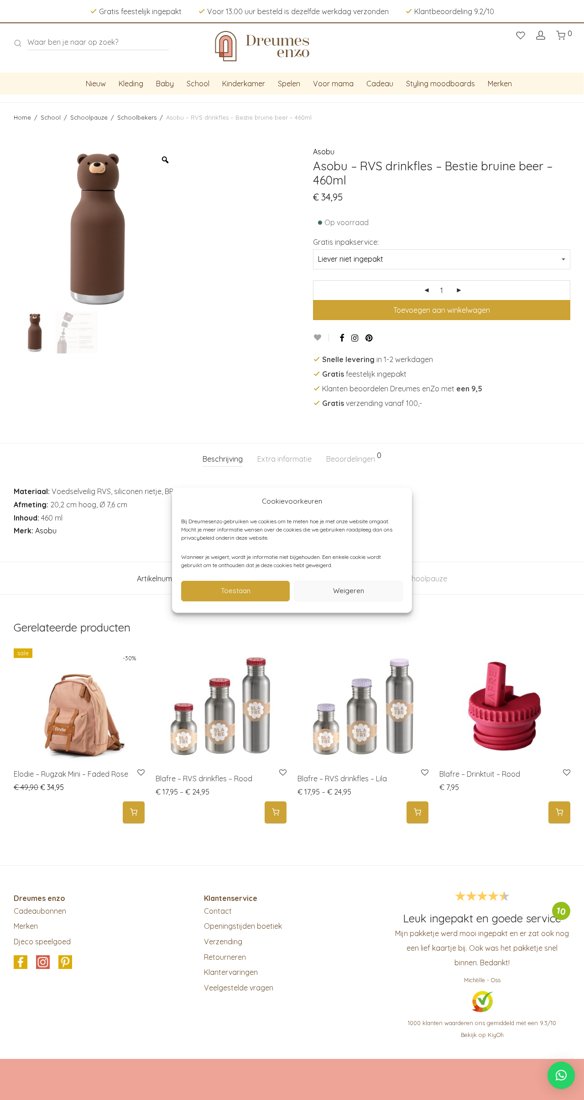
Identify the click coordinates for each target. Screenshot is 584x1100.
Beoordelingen (353, 457)
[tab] (222, 459)
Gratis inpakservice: (346, 242)
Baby (165, 83)
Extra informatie (284, 458)
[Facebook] (341, 338)
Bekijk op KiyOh (482, 1034)
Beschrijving (223, 458)
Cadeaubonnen (40, 911)
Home (22, 117)
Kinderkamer (243, 83)
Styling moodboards (440, 83)
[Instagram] (354, 338)
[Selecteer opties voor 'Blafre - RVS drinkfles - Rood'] (276, 812)
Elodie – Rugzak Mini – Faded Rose (71, 774)
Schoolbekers (136, 117)
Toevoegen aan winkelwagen (441, 310)
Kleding (131, 83)
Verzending (223, 941)
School (198, 83)
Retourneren (225, 957)
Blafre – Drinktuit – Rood (479, 774)
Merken (500, 83)
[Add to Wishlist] (321, 338)
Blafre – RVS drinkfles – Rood (204, 778)
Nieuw (96, 83)
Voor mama (333, 83)
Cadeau (379, 83)
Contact (218, 911)
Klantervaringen (231, 972)
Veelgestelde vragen (238, 987)
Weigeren (348, 590)
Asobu (323, 151)
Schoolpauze (89, 117)
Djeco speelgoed (42, 941)
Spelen (289, 83)
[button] (134, 812)
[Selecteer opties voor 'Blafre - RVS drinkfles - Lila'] (417, 812)
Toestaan (235, 590)
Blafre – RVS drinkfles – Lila (342, 778)
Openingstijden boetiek (243, 926)
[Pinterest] (369, 338)
